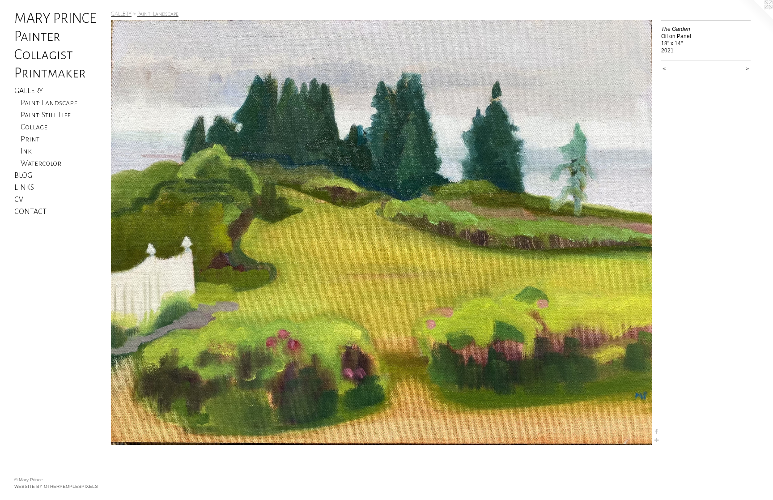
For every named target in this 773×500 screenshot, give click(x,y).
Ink (26, 151)
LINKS (24, 188)
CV (18, 200)
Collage (34, 127)
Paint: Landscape (49, 103)
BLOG (23, 175)
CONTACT (30, 212)
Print (30, 139)
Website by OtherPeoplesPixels (56, 486)
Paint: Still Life (46, 115)
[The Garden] (381, 232)
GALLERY (28, 91)
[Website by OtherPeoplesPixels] (755, 18)
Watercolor (41, 163)
